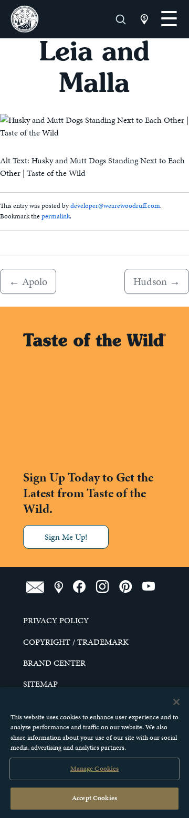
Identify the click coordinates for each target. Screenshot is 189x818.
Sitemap (40, 684)
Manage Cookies (94, 768)
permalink (55, 216)
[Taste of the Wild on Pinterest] (130, 587)
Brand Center (54, 663)
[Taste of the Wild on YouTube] (152, 587)
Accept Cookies (94, 798)
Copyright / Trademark (76, 642)
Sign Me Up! (66, 537)
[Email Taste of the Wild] (40, 587)
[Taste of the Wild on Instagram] (107, 587)
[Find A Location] (63, 587)
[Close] (176, 702)
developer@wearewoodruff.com (115, 206)
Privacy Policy (56, 620)
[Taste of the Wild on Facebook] (84, 587)
